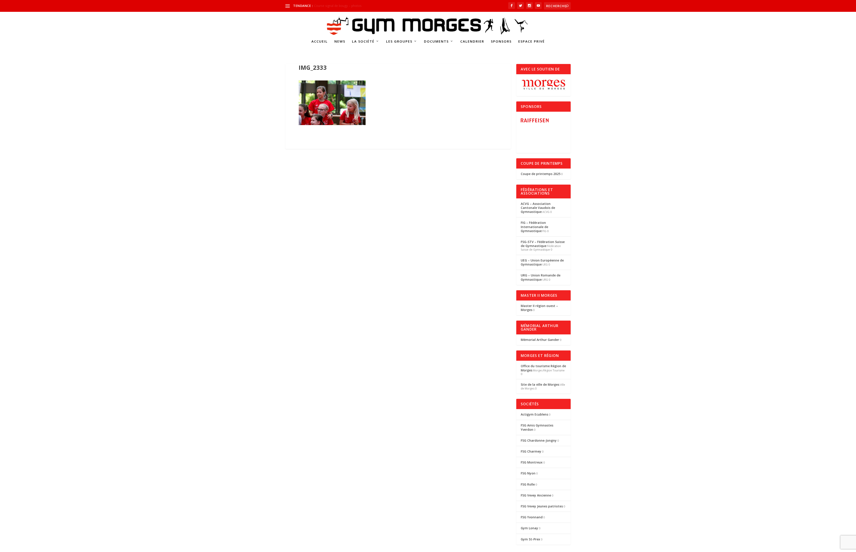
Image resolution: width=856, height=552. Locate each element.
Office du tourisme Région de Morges (543, 368)
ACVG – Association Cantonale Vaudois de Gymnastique (538, 208)
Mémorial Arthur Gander (540, 340)
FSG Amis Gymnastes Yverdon (537, 427)
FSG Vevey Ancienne (536, 495)
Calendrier (472, 41)
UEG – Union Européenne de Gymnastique (542, 262)
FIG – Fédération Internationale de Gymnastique (534, 226)
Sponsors (501, 41)
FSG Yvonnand (532, 517)
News (339, 41)
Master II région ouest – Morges (539, 308)
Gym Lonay (529, 528)
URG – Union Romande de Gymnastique (540, 277)
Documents (436, 41)
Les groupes (399, 41)
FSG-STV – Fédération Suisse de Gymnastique (543, 244)
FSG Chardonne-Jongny (539, 440)
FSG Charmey (531, 451)
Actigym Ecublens (534, 414)
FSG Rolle (528, 484)
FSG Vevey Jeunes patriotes (542, 506)
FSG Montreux (532, 462)
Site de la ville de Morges (540, 384)
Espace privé (531, 41)
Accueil (319, 41)
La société (363, 41)
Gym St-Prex (530, 539)
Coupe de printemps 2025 (540, 174)
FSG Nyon (528, 473)
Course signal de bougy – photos (338, 6)
